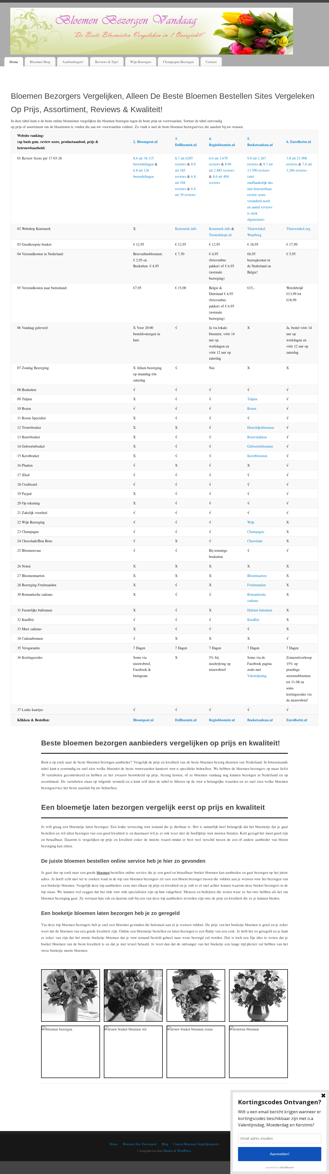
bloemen (103, 872)
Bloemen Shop (40, 61)
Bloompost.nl (143, 720)
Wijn (250, 522)
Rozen (251, 408)
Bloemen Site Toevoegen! (140, 1144)
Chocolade (254, 540)
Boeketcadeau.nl (260, 720)
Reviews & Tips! (106, 61)
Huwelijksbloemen (260, 427)
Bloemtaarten (257, 575)
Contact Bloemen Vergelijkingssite (196, 1144)
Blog (165, 1144)
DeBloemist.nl (186, 720)
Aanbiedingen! (72, 61)
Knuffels (253, 619)
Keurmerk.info (185, 228)
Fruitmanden (256, 584)
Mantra (168, 1151)
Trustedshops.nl (220, 234)
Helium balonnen (259, 610)
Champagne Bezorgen (178, 61)
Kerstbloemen (257, 455)
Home (14, 61)
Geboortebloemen (260, 446)
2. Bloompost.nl (145, 141)
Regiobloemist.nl (222, 720)
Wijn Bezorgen (140, 61)
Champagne (255, 531)
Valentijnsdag (257, 675)
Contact (211, 61)
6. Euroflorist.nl (298, 141)
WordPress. (184, 1151)
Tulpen (252, 398)
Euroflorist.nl (296, 720)
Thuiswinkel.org (298, 228)
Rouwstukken (257, 436)
